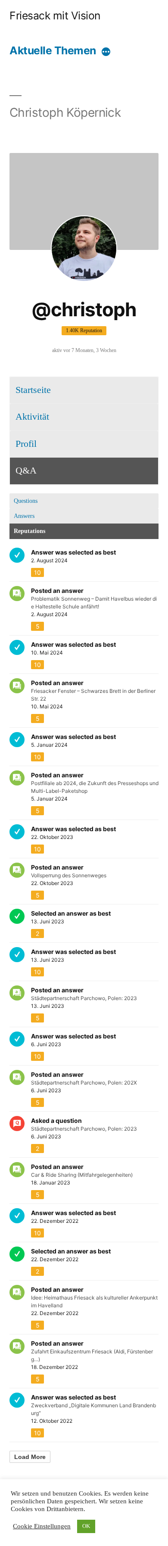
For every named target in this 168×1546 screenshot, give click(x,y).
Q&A (26, 470)
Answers (24, 516)
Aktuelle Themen (52, 50)
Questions (25, 501)
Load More (30, 1456)
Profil (26, 444)
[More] (106, 52)
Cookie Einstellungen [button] (42, 1526)
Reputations (29, 531)
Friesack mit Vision (54, 15)
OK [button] (86, 1526)
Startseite (33, 390)
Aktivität (32, 417)
